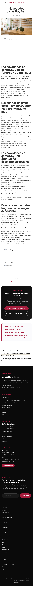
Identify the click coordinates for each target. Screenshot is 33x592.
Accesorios (5, 534)
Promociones (5, 549)
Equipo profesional (7, 517)
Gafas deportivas (6, 530)
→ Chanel (4, 410)
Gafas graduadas (6, 525)
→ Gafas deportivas (7, 436)
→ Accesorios (5, 441)
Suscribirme (25, 495)
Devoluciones (5, 567)
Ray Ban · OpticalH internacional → (16, 313)
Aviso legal (4, 559)
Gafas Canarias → (8, 424)
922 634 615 (5, 450)
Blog (3, 542)
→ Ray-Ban (5, 412)
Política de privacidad (7, 562)
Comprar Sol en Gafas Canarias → (16, 308)
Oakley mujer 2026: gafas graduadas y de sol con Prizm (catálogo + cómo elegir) (15, 354)
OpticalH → (6, 397)
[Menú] (2, 2)
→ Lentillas (5, 414)
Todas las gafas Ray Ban (7, 281)
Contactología (5, 512)
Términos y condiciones (8, 564)
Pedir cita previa (8, 465)
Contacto (4, 552)
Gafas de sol (5, 527)
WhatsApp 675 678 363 (8, 452)
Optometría (5, 510)
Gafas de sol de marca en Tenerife (12, 350)
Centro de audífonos (7, 515)
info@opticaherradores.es (8, 454)
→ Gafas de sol (6, 407)
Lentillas (4, 532)
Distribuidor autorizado (8, 544)
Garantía (4, 547)
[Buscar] (5, 2)
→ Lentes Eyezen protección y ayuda (14, 332)
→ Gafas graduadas (7, 405)
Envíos (3, 569)
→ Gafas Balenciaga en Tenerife (12, 329)
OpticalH (23, 580)
